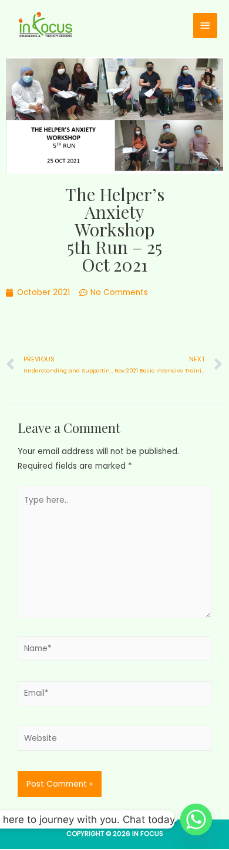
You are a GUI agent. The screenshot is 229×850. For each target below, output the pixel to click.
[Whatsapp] (196, 819)
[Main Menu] (205, 25)
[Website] (114, 740)
